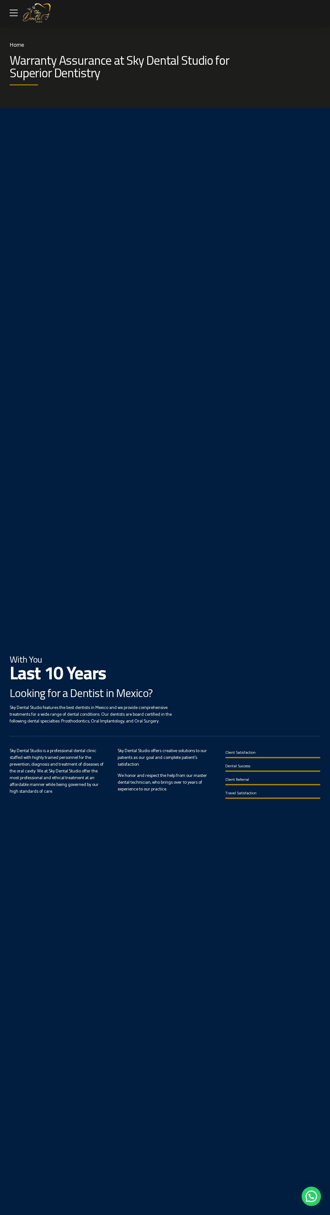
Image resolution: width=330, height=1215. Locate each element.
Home (17, 45)
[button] (311, 1196)
